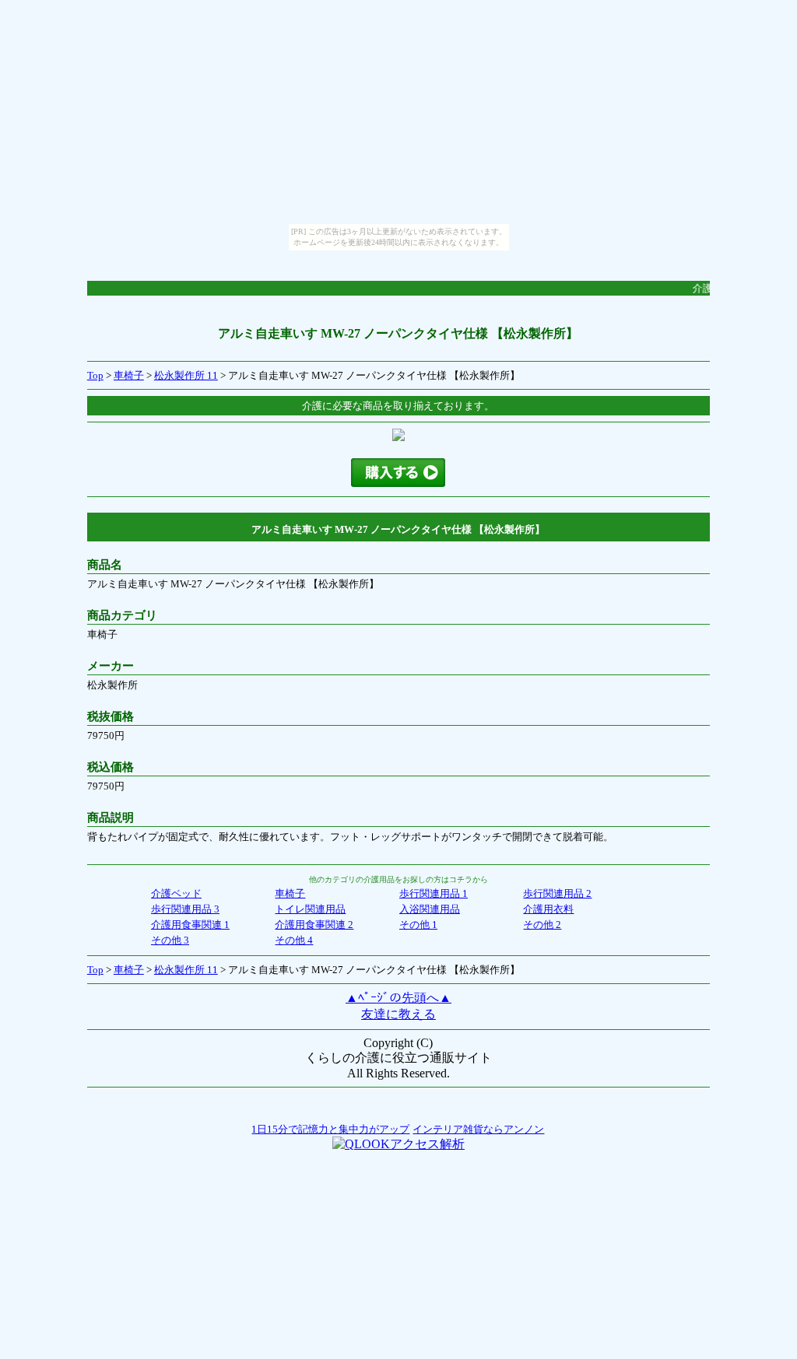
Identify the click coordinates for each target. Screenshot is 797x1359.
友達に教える (398, 1014)
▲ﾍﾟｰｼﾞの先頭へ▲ (398, 997)
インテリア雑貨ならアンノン (478, 1129)
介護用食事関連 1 (190, 924)
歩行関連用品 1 (433, 893)
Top (95, 375)
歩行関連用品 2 (557, 893)
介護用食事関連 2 (314, 924)
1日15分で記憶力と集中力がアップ (330, 1129)
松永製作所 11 (186, 375)
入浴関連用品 (429, 909)
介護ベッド (176, 893)
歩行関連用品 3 (185, 909)
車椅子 (129, 375)
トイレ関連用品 (310, 909)
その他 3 (170, 940)
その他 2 (542, 924)
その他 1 (418, 924)
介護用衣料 (548, 909)
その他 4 (294, 940)
